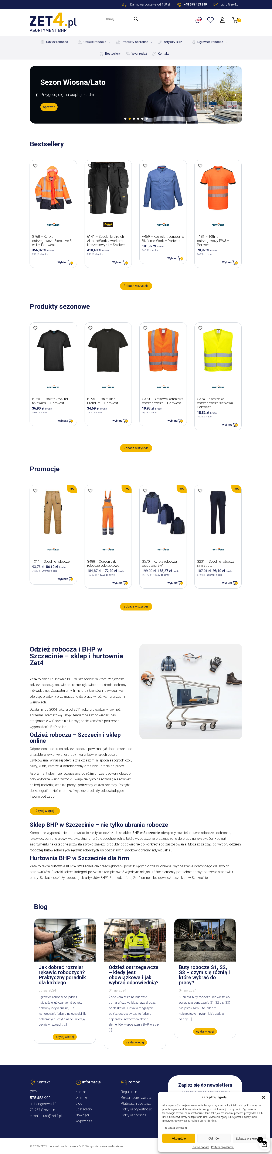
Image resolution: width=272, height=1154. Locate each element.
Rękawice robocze (210, 42)
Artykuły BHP (173, 42)
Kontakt (163, 53)
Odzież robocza (57, 42)
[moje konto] (222, 20)
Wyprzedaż (139, 53)
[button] (263, 1097)
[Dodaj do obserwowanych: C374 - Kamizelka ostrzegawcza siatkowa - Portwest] (200, 328)
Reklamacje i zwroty (136, 1098)
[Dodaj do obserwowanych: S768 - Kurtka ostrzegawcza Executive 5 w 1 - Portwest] (35, 165)
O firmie (81, 1098)
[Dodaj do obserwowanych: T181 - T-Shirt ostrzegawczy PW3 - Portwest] (200, 165)
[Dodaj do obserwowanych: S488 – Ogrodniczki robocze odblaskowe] (90, 490)
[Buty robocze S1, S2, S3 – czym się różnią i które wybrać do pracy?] (205, 960)
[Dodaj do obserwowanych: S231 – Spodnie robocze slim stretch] (200, 490)
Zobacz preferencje (249, 1138)
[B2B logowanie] (199, 20)
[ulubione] (211, 20)
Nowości (82, 1115)
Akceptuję (179, 1138)
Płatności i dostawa (136, 1103)
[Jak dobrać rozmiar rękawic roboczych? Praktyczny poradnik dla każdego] (65, 960)
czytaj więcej (65, 1037)
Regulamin (129, 1092)
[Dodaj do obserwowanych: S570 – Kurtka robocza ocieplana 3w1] (145, 490)
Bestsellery (112, 53)
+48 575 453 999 (195, 4)
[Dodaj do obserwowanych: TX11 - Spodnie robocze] (35, 490)
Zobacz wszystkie (136, 286)
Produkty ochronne (135, 42)
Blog (78, 1103)
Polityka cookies (200, 1147)
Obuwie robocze (95, 42)
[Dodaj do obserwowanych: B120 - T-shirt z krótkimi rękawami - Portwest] (35, 328)
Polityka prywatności (222, 1147)
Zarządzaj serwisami (175, 1127)
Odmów (214, 1138)
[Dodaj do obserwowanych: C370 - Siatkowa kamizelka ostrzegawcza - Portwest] (145, 328)
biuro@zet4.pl (51, 1116)
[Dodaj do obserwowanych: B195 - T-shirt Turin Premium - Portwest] (90, 328)
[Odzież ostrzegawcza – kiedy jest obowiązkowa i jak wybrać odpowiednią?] (135, 960)
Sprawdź (49, 107)
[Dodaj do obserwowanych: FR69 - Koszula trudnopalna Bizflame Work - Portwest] (145, 165)
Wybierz (63, 262)
